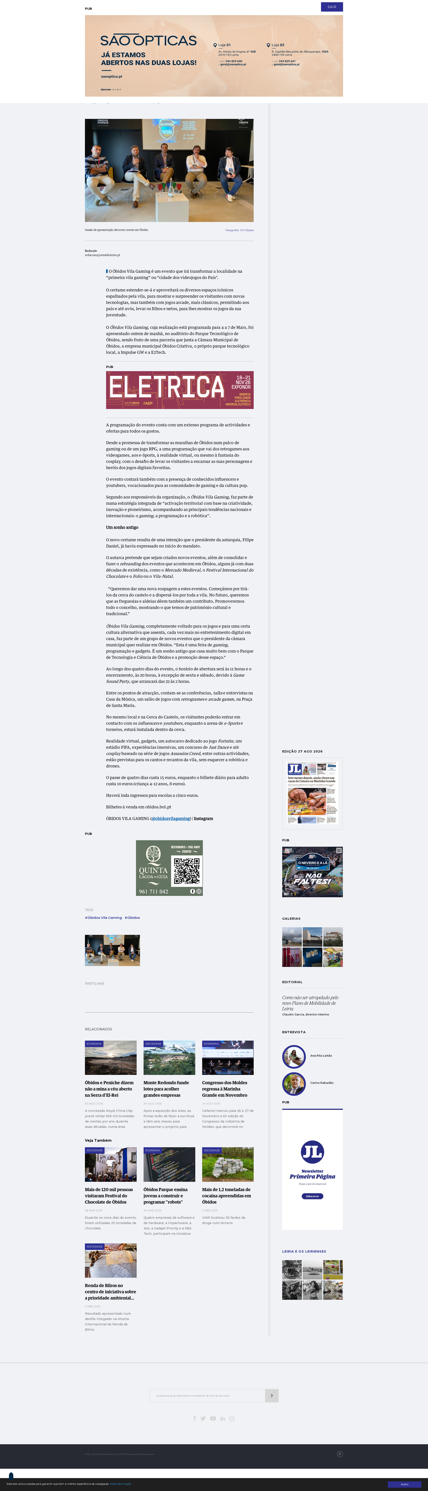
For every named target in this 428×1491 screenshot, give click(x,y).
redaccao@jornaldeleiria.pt (102, 255)
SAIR (332, 7)
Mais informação (120, 1483)
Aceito (404, 1484)
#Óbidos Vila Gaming (103, 917)
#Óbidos (132, 917)
